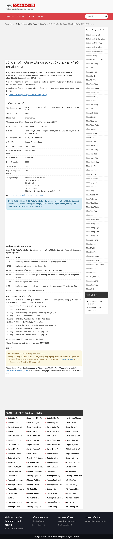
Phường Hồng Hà (52, 502)
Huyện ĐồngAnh (72, 454)
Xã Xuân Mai (31, 489)
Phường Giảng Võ (33, 507)
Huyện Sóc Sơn (32, 431)
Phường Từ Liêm (33, 480)
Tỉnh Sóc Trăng (92, 240)
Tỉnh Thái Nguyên (93, 256)
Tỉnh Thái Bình (92, 252)
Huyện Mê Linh (32, 445)
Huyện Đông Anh (52, 440)
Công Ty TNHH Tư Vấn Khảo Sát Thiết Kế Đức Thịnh (29, 319)
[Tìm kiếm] (106, 16)
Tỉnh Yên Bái (91, 289)
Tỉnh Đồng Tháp (92, 125)
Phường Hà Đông (52, 471)
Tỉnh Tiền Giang (92, 269)
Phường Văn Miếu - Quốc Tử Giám (54, 498)
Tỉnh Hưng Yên (92, 158)
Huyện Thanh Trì (72, 431)
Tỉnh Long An (91, 191)
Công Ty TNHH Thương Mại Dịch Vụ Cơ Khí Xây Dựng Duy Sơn (33, 313)
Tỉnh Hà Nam (91, 137)
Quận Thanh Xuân (33, 427)
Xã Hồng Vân (70, 480)
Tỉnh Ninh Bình (92, 203)
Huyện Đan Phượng (73, 418)
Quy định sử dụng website (67, 521)
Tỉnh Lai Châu (91, 174)
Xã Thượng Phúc (72, 489)
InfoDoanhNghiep (59, 537)
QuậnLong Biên (32, 462)
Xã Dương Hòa (32, 498)
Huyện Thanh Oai (52, 445)
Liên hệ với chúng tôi (38, 525)
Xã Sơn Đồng (51, 507)
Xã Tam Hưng (71, 485)
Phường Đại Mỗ (13, 507)
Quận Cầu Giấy (12, 418)
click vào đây (67, 359)
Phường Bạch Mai (53, 480)
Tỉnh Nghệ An (91, 199)
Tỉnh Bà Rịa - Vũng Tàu (95, 60)
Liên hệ (40, 16)
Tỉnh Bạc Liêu (91, 72)
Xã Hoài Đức (11, 476)
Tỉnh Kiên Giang (92, 166)
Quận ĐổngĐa (51, 462)
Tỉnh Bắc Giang (92, 64)
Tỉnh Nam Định (92, 195)
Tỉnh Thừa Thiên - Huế (95, 264)
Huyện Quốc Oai (52, 427)
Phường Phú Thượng (15, 489)
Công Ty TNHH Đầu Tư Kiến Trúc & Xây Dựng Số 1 (28, 335)
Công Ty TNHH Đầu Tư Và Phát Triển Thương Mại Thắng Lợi (32, 325)
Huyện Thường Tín (14, 436)
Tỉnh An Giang (91, 55)
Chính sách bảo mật (65, 525)
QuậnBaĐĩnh (70, 467)
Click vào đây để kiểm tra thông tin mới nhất (26, 195)
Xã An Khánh (70, 471)
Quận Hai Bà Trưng (53, 418)
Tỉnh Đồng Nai (91, 121)
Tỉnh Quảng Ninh (92, 232)
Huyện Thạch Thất (53, 449)
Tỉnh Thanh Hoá (92, 260)
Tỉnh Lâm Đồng (92, 178)
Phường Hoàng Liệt (53, 485)
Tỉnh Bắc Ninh (91, 76)
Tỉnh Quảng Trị (92, 236)
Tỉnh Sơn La (91, 244)
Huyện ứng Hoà (32, 440)
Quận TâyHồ (31, 454)
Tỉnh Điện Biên (91, 117)
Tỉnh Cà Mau (91, 101)
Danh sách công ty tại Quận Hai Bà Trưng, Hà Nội (28, 95)
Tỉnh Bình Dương (92, 88)
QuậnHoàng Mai (13, 458)
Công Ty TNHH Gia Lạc (18, 309)
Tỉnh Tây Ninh (91, 248)
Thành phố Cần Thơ (94, 43)
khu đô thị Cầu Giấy (73, 462)
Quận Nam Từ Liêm (34, 418)
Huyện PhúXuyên (13, 467)
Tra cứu (31, 16)
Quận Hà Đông (12, 431)
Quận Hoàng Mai (33, 422)
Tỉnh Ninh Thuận (92, 207)
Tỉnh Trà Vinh (91, 273)
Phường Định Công (14, 485)
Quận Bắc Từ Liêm (73, 436)
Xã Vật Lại (69, 502)
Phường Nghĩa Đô (33, 476)
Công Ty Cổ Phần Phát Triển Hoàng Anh (24, 316)
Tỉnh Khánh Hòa (92, 162)
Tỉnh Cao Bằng (92, 105)
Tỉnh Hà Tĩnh (91, 142)
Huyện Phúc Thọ (13, 440)
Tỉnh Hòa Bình (91, 154)
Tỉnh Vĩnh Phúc (92, 285)
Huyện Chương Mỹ (14, 427)
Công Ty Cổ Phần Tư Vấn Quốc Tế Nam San (26, 322)
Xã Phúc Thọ (31, 502)
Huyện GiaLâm (51, 467)
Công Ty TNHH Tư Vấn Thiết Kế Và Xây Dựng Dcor (28, 332)
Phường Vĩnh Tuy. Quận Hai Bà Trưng (15, 471)
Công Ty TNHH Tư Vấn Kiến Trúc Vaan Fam (26, 328)
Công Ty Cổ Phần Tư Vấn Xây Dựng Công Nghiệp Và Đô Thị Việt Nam (48, 201)
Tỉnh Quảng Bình (92, 219)
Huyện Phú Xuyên (33, 449)
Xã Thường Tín (71, 507)
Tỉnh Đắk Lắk (91, 109)
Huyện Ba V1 (12, 462)
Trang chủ (10, 16)
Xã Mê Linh (11, 498)
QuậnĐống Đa (51, 458)
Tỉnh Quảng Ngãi (92, 228)
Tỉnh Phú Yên (91, 215)
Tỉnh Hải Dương (92, 146)
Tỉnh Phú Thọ (91, 211)
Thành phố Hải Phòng (94, 51)
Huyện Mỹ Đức (71, 445)
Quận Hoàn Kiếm (33, 436)
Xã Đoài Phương (72, 498)
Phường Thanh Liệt (34, 471)
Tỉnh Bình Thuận (92, 96)
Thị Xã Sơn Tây (13, 445)
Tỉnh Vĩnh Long (92, 281)
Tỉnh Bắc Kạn (91, 68)
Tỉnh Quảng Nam (92, 223)
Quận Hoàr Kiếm (72, 458)
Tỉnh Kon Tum (91, 170)
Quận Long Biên (52, 422)
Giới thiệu (20, 16)
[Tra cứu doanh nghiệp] (21, 6)
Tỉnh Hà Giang (91, 133)
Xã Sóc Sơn (11, 493)
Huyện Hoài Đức (72, 440)
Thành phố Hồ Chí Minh (95, 39)
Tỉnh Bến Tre (91, 80)
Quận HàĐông (51, 454)
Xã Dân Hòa (50, 489)
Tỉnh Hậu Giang (92, 150)
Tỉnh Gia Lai (91, 129)
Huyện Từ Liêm (12, 449)
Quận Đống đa (71, 427)
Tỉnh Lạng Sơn (92, 183)
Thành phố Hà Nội (72, 449)
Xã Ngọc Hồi (70, 493)
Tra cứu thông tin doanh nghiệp (95, 521)
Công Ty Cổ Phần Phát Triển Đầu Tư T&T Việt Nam (28, 306)
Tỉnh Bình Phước (92, 92)
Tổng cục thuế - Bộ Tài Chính (32, 339)
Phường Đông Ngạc (14, 502)
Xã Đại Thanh (51, 493)
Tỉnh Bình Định (92, 84)
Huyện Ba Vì (50, 436)
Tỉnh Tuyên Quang (93, 277)
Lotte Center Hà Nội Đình (35, 467)
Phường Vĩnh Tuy (52, 476)
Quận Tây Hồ (70, 422)
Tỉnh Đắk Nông (92, 113)
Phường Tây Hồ (32, 485)
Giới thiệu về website (38, 521)
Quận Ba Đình (12, 422)
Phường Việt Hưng (33, 493)
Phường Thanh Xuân (73, 476)
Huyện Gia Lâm (52, 431)
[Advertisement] (44, 42)
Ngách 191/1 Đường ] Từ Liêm (35, 458)
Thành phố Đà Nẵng (94, 47)
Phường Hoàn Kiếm (14, 480)
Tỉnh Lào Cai (91, 187)
